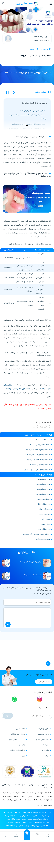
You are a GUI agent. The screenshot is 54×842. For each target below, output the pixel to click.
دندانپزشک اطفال (44, 504)
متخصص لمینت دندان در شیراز (38, 459)
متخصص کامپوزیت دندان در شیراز (37, 454)
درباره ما (46, 744)
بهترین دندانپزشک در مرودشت (30, 561)
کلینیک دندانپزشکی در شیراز (40, 444)
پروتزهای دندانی (44, 514)
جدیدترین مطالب (18, 744)
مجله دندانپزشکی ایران (16, 739)
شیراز (47, 755)
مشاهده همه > (9, 72)
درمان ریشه (45, 524)
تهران (23, 755)
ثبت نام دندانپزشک (18, 734)
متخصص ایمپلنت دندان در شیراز (38, 449)
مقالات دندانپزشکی (43, 539)
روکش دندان (44, 49)
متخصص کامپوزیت (43, 494)
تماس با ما (45, 750)
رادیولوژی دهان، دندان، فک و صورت (36, 534)
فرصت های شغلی (42, 739)
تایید (8, 715)
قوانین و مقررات (43, 728)
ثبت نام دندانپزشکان (44, 682)
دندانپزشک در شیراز (43, 439)
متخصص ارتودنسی (43, 484)
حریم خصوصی (43, 734)
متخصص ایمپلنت (43, 489)
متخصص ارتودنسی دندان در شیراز (37, 469)
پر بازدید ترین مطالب (17, 750)
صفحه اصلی (20, 728)
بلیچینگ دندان (44, 509)
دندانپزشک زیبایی (43, 529)
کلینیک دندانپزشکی (43, 499)
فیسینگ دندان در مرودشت (31, 575)
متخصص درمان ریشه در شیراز (39, 464)
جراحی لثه (46, 519)
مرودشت (33, 49)
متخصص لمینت (44, 479)
